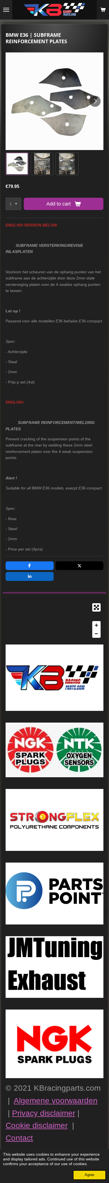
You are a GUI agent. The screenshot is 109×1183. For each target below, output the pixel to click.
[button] (17, 163)
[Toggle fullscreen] (96, 607)
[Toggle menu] (6, 10)
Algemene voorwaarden (56, 1100)
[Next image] (95, 101)
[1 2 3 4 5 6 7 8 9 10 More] (13, 204)
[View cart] (103, 10)
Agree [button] (89, 1175)
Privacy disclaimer (43, 1113)
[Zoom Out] (96, 633)
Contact (19, 1138)
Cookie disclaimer (37, 1125)
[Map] (54, 620)
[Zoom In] (96, 625)
